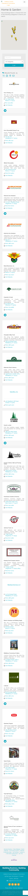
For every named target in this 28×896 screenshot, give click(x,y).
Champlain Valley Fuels (9, 334)
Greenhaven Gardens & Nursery (11, 496)
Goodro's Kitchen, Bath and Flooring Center (12, 463)
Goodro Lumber (7, 425)
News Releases (16, 849)
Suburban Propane (8, 723)
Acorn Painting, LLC (8, 92)
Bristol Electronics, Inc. (9, 265)
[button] (16, 40)
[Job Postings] (5, 111)
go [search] (14, 65)
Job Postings (15, 852)
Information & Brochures (12, 853)
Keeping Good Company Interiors (12, 560)
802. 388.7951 (14, 878)
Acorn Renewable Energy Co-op (11, 130)
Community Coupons (14, 850)
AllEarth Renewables (9, 163)
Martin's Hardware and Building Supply (13, 620)
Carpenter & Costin (8, 297)
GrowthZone (4, 894)
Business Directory (8, 849)
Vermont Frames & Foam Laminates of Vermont (13, 827)
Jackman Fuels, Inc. (8, 527)
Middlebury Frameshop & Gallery (11, 653)
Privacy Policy (8, 888)
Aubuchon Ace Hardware (10, 195)
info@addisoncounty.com (14, 880)
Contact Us (22, 852)
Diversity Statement (18, 888)
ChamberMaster (18, 894)
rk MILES (6, 685)
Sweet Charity (7, 761)
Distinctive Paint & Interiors (10, 367)
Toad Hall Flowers (8, 793)
